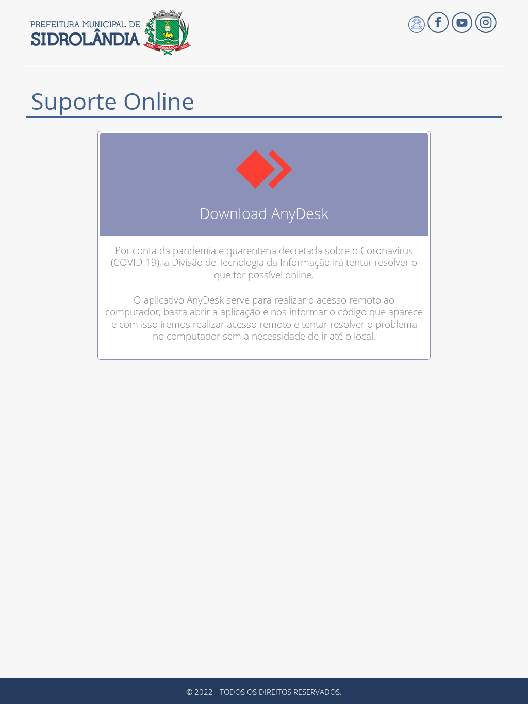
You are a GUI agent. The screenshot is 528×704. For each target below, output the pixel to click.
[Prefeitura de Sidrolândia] (110, 32)
